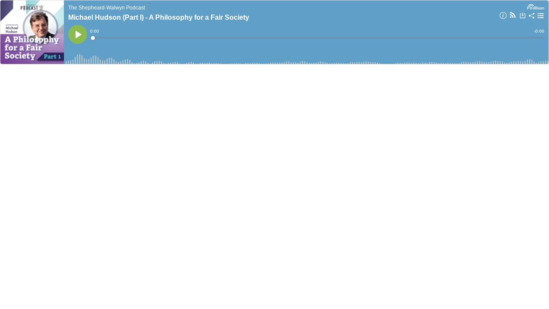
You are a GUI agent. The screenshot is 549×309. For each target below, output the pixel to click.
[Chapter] (540, 16)
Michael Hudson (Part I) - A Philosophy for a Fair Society (158, 17)
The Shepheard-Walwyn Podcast (106, 8)
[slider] (317, 38)
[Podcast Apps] (513, 16)
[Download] (523, 16)
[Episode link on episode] (32, 32)
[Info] (503, 16)
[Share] (532, 16)
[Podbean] (535, 6)
